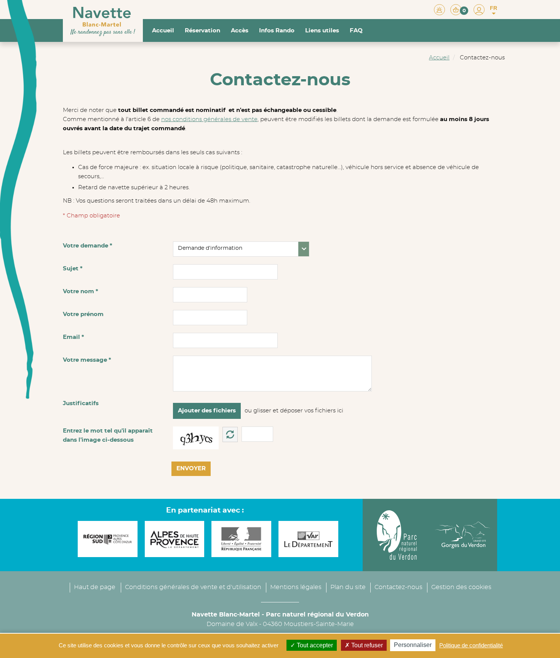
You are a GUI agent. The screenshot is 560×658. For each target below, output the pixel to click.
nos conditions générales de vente (209, 119)
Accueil (163, 31)
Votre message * (87, 360)
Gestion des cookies (461, 587)
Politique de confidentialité (471, 645)
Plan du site (348, 587)
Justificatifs (81, 403)
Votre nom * (80, 291)
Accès (239, 31)
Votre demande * (87, 246)
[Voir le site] (105, 539)
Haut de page (94, 587)
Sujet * (73, 269)
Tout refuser (366, 645)
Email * (73, 337)
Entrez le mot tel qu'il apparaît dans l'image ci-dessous (108, 435)
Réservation (202, 31)
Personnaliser (413, 645)
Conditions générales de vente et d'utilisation (193, 587)
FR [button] (493, 8)
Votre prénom (83, 314)
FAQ (356, 31)
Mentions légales (296, 587)
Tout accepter (314, 645)
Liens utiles (322, 31)
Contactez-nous (398, 587)
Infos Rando (276, 31)
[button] (459, 9)
